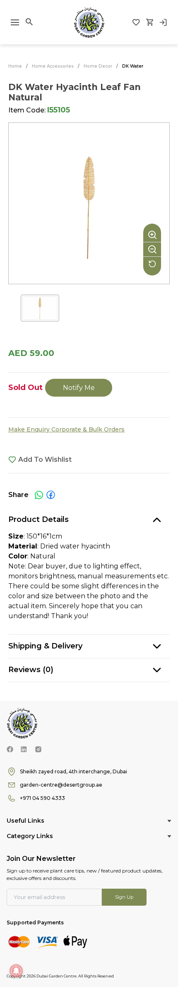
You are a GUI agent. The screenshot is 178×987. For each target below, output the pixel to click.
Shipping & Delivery (45, 646)
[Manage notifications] (16, 970)
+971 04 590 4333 (42, 798)
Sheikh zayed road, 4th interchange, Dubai (73, 771)
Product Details (38, 519)
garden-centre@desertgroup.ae (61, 785)
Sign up (124, 897)
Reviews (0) (30, 669)
